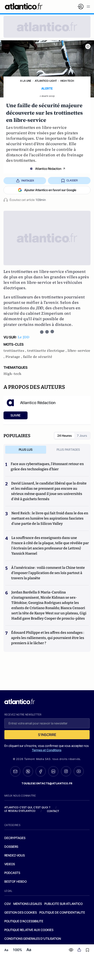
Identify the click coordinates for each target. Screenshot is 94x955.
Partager (27, 180)
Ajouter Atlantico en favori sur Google (50, 190)
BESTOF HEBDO (15, 881)
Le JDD (23, 337)
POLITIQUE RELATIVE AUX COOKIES (28, 930)
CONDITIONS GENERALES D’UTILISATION (32, 938)
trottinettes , (15, 350)
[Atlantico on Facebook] (41, 771)
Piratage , (14, 356)
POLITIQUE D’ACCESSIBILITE (23, 921)
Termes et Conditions (46, 750)
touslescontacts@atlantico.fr (47, 783)
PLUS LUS (26, 449)
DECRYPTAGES (14, 838)
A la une (25, 80)
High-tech (67, 80)
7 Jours (82, 435)
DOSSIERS (11, 846)
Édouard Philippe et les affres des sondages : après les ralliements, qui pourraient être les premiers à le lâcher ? (47, 637)
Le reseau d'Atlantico (19, 810)
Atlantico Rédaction (48, 168)
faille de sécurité (37, 356)
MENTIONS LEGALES (27, 904)
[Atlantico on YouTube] (79, 771)
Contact (53, 811)
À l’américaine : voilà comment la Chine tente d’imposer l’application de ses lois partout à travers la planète (48, 573)
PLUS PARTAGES (68, 449)
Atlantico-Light (46, 80)
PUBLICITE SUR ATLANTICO (63, 904)
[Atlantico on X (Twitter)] (28, 771)
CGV (7, 904)
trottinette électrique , (47, 350)
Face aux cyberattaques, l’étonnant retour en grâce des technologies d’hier (47, 466)
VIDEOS (9, 864)
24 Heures (64, 435)
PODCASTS (12, 873)
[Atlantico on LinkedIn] (53, 771)
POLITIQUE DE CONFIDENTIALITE (62, 912)
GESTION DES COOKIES (20, 912)
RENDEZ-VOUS (14, 855)
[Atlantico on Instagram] (66, 771)
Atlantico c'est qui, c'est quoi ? (27, 807)
